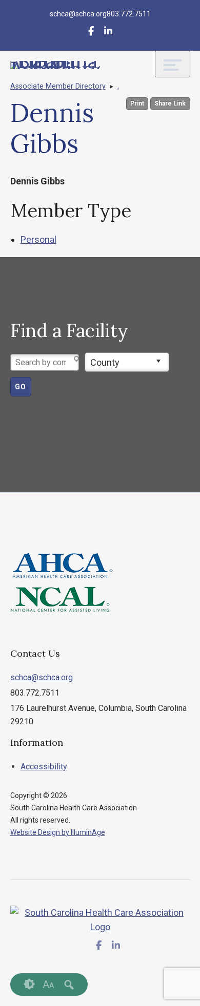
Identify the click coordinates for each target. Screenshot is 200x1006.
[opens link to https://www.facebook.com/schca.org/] (91, 33)
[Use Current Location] (77, 359)
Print (137, 103)
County (104, 362)
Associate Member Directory (58, 86)
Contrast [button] (29, 984)
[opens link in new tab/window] (108, 33)
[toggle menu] (172, 64)
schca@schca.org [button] (78, 14)
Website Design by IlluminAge (57, 832)
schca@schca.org (41, 677)
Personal (38, 239)
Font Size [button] (48, 984)
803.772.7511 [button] (129, 14)
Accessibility (44, 766)
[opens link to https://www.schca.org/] (55, 65)
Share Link (170, 103)
